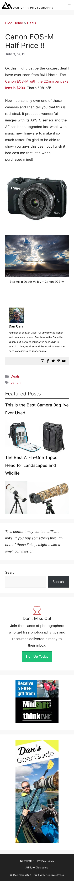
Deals (31, 23)
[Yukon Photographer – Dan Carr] (27, 5)
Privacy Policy (45, 861)
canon (16, 382)
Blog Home (14, 23)
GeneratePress (55, 875)
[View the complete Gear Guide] (37, 791)
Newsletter (27, 861)
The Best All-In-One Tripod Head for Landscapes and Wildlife (31, 465)
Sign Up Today (37, 657)
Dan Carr (16, 326)
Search (11, 572)
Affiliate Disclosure (37, 867)
